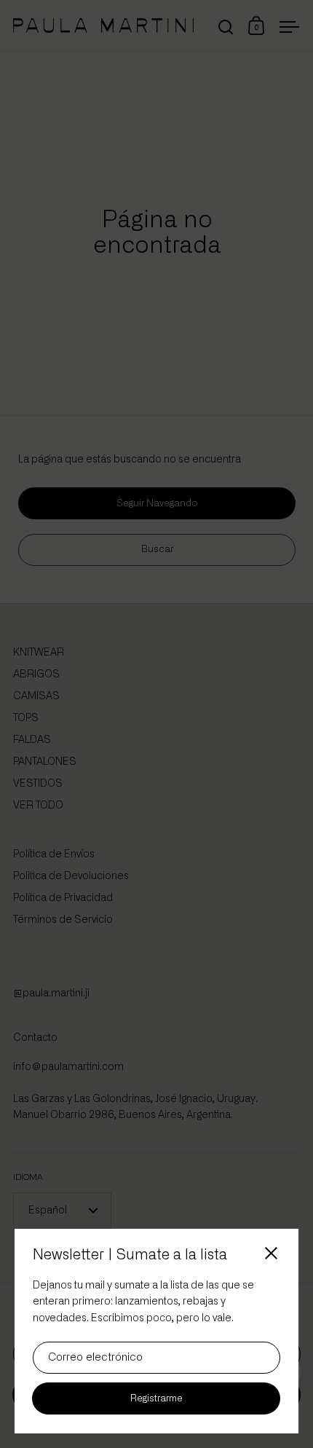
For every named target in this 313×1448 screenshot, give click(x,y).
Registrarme (156, 1399)
